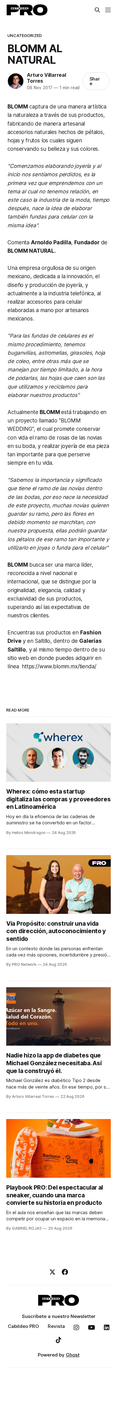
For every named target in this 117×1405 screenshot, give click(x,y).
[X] (52, 1272)
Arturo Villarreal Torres (46, 78)
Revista (56, 1326)
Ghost (73, 1355)
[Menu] (108, 10)
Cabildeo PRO (23, 1326)
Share (95, 81)
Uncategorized (24, 35)
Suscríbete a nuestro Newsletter (58, 1316)
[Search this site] (97, 10)
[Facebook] (65, 1272)
